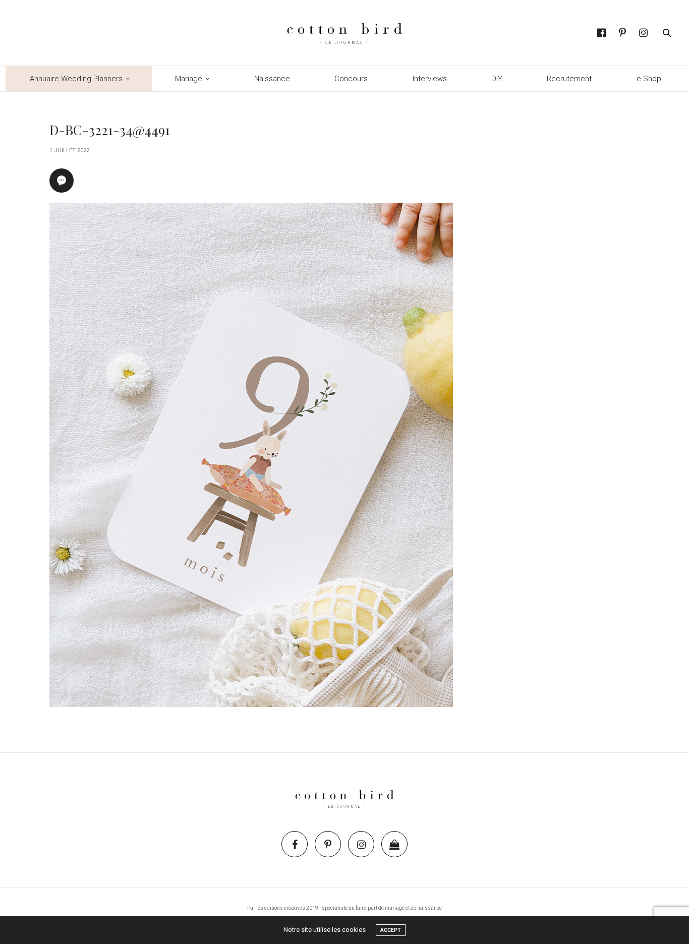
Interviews (430, 78)
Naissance (272, 78)
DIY (496, 78)
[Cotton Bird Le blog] (344, 32)
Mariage (188, 78)
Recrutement (569, 78)
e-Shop (649, 78)
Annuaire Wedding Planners (76, 78)
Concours (351, 78)
